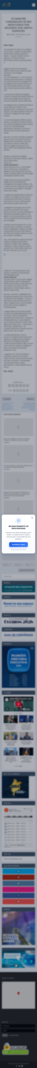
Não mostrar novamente (19, 550)
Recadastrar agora (18, 544)
